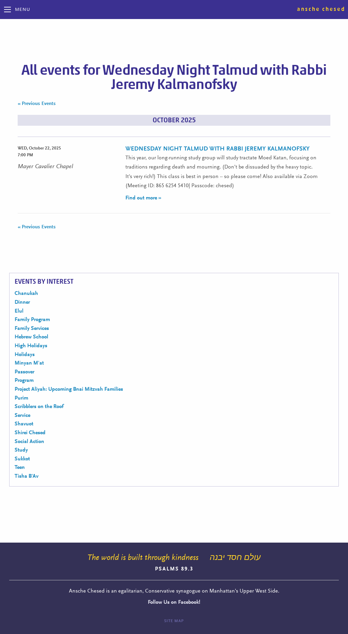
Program (24, 380)
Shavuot (24, 424)
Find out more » (143, 198)
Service (22, 415)
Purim (21, 398)
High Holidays (31, 346)
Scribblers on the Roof (39, 406)
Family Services (32, 328)
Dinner (22, 302)
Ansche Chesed (321, 9)
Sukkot (22, 459)
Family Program (32, 319)
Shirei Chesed (30, 433)
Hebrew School (31, 337)
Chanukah (26, 293)
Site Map (174, 621)
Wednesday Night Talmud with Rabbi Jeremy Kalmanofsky (217, 149)
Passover (24, 372)
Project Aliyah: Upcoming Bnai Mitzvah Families (69, 389)
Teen (20, 467)
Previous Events (37, 103)
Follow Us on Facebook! (174, 602)
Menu (22, 9)
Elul (19, 311)
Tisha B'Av (26, 476)
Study (21, 450)
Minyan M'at (29, 363)
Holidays (25, 354)
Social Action (29, 441)
